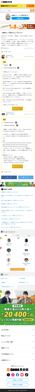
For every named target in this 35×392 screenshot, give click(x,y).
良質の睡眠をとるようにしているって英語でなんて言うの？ (15, 207)
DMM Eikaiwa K (26, 253)
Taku (26, 243)
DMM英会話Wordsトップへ (8, 286)
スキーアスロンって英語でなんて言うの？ (11, 227)
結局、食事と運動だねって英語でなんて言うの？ (12, 200)
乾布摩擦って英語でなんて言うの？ (9, 204)
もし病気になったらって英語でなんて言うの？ (12, 215)
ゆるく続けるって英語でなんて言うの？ (10, 219)
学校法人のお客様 (17, 384)
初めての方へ (4, 278)
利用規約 (3, 282)
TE (8, 253)
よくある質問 (22, 278)
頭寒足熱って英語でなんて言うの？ (9, 192)
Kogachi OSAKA (26, 263)
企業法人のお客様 (17, 380)
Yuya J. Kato (9, 243)
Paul (9, 263)
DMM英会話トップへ (24, 282)
